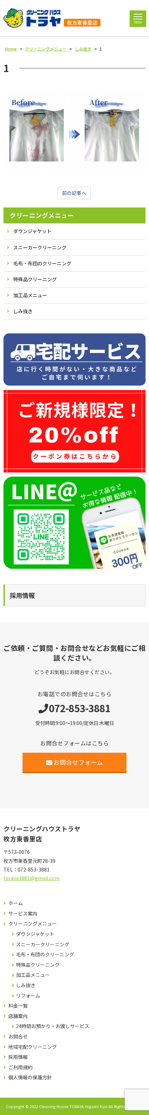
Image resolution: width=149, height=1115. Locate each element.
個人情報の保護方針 (30, 1077)
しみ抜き (23, 311)
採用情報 (18, 1057)
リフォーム (28, 995)
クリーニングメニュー (42, 215)
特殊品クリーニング (35, 279)
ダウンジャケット (32, 231)
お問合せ (18, 1036)
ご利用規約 (20, 1067)
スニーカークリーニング (40, 247)
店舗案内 (18, 1016)
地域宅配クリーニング (32, 1047)
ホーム (15, 903)
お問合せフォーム (78, 762)
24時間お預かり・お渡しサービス (52, 1026)
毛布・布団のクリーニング (42, 263)
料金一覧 (18, 1005)
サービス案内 (22, 913)
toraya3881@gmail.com (31, 878)
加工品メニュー (30, 295)
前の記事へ (74, 192)
